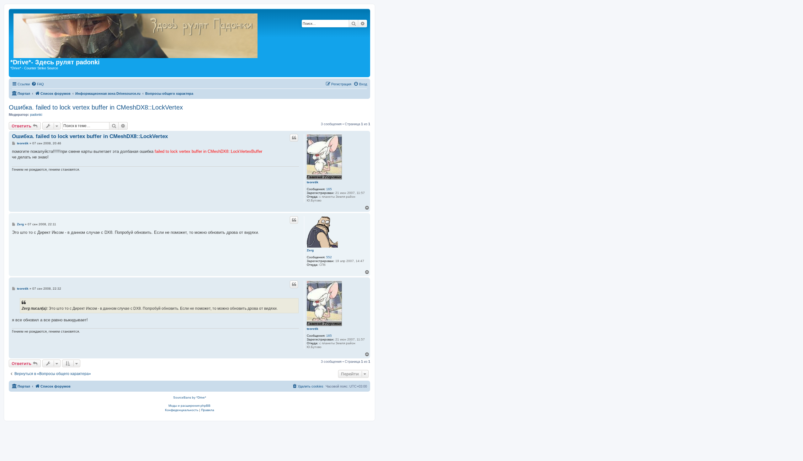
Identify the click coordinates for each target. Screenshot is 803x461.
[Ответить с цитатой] (294, 138)
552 (329, 257)
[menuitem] (37, 84)
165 (329, 189)
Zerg (310, 250)
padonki (36, 114)
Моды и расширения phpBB (189, 405)
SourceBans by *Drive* (189, 397)
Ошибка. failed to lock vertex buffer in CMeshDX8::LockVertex (96, 107)
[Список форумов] (241, 34)
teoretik (312, 182)
